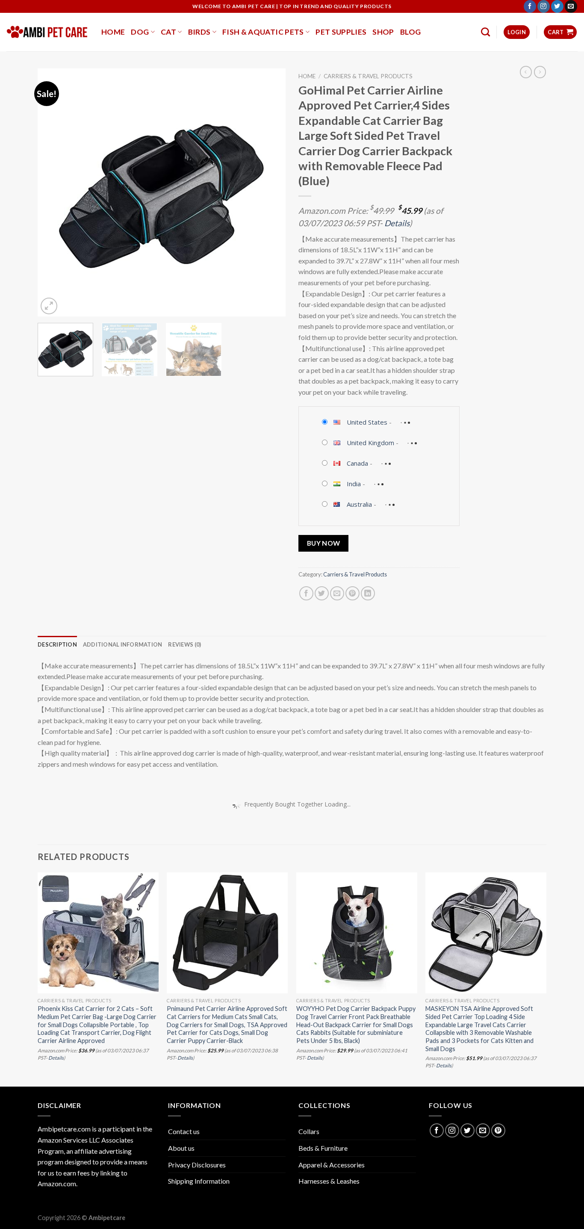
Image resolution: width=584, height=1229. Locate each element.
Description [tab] (57, 644)
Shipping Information (199, 1181)
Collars (308, 1131)
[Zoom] (49, 306)
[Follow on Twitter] (557, 6)
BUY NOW (323, 543)
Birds (199, 31)
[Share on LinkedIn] (368, 593)
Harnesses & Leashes (329, 1181)
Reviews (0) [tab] (184, 644)
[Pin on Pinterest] (352, 593)
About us (181, 1148)
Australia (359, 504)
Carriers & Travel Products (368, 76)
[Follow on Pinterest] (498, 1130)
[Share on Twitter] (322, 593)
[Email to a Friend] (337, 593)
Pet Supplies (341, 31)
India (354, 483)
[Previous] (53, 192)
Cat (168, 31)
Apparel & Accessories (331, 1165)
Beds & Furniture (323, 1148)
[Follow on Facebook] (530, 6)
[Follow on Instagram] (543, 6)
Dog (140, 31)
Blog (410, 31)
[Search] (485, 31)
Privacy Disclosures (197, 1165)
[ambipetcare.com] (47, 32)
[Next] (269, 192)
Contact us (184, 1131)
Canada (357, 463)
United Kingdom (370, 442)
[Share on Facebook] (306, 593)
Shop (383, 31)
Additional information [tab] (122, 644)
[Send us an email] (571, 6)
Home (113, 31)
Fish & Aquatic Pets (263, 31)
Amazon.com (57, 1183)
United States (367, 422)
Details (397, 223)
